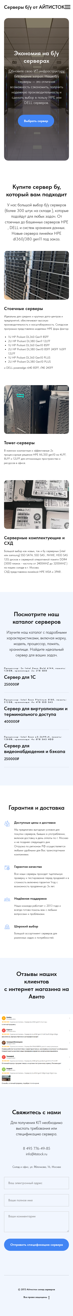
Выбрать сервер (36, 642)
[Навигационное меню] (67, 7)
